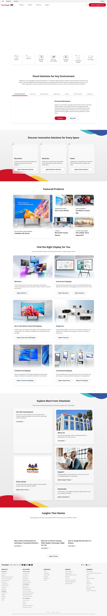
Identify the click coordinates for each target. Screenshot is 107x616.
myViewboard (4, 593)
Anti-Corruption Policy (90, 587)
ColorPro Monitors (5, 585)
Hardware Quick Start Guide (70, 580)
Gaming (24, 603)
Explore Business (79, 293)
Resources (38, 5)
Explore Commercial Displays (25, 380)
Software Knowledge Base (70, 581)
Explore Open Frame (64, 380)
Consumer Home (26, 600)
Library (45, 571)
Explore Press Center (22, 489)
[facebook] (23, 565)
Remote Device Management (28, 593)
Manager (3, 594)
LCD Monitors (4, 573)
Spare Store (3, 589)
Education (8, 1)
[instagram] (27, 565)
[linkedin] (32, 565)
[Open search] (87, 4)
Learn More (19, 421)
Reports (45, 580)
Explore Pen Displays (82, 380)
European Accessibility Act (91, 590)
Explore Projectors (63, 337)
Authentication (25, 577)
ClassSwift (3, 596)
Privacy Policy (48, 612)
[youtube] (29, 565)
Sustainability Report (90, 578)
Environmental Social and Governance (93, 573)
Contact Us (67, 578)
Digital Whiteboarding (27, 594)
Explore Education (63, 293)
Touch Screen (25, 575)
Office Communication (27, 591)
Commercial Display (5, 580)
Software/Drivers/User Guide (70, 574)
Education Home (26, 573)
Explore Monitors (22, 293)
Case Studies (46, 573)
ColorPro (24, 602)
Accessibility (58, 612)
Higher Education (26, 580)
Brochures (46, 576)
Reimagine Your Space (27, 607)
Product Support (68, 573)
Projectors (3, 575)
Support (102, 1)
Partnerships (88, 588)
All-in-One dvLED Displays (6, 578)
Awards (87, 574)
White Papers (46, 578)
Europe (89, 565)
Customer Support (68, 571)
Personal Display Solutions (28, 605)
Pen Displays (3, 582)
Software (30, 5)
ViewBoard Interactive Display (7, 577)
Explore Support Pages (64, 480)
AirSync (2, 600)
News (87, 576)
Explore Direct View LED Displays (26, 337)
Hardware (21, 5)
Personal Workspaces (27, 589)
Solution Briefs (46, 574)
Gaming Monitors (4, 584)
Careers (87, 585)
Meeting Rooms (26, 587)
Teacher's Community (27, 582)
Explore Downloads (63, 497)
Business (16, 1)
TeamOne (3, 598)
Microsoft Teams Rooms (27, 596)
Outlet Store (3, 587)
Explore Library (53, 556)
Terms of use (53, 612)
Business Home (26, 586)
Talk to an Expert (96, 5)
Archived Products (68, 583)
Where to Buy (89, 583)
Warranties (67, 576)
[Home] (3, 1)
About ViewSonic (89, 571)
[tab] (19, 94)
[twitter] (25, 565)
